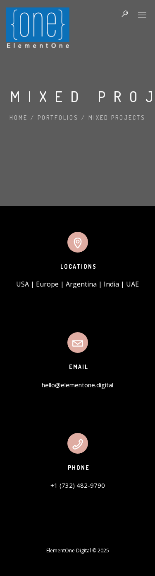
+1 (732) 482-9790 (77, 485)
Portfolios (58, 117)
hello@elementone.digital (77, 385)
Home (19, 117)
